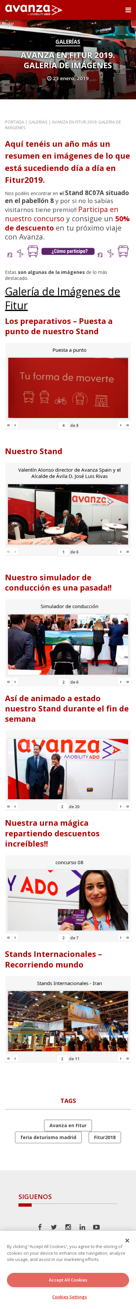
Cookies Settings (69, 1297)
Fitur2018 (105, 1137)
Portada (14, 122)
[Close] (127, 1240)
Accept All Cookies (68, 1280)
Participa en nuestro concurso (62, 213)
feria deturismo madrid (48, 1137)
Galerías (67, 41)
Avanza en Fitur (68, 1125)
